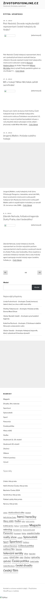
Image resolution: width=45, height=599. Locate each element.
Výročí (5, 462)
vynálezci (5, 557)
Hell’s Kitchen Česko (9, 517)
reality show (10, 537)
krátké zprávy (8, 526)
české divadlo (24, 565)
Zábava (6, 453)
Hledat (6, 282)
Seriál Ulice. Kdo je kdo (12, 495)
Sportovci (7, 408)
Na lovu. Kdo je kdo (10, 504)
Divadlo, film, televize (11, 404)
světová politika (26, 545)
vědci (21, 557)
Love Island (24, 526)
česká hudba (34, 561)
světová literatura (10, 546)
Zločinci (6, 449)
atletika (5, 512)
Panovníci (7, 422)
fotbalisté (28, 512)
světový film (9, 549)
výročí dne (14, 557)
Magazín (6, 399)
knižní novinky (30, 521)
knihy (23, 521)
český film (10, 570)
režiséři (19, 537)
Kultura (16, 526)
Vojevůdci (32, 554)
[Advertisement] (22, 165)
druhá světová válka (16, 512)
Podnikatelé (17, 533)
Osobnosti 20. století (11, 444)
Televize (19, 549)
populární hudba (33, 533)
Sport (5, 417)
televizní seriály (13, 553)
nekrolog (7, 529)
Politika (24, 533)
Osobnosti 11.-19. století (12, 440)
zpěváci (7, 561)
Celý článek (20, 71)
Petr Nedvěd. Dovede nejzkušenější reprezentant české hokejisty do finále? (21, 26)
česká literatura (9, 566)
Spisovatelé (7, 413)
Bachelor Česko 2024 (11, 490)
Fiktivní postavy (9, 458)
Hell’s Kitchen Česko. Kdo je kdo (15, 486)
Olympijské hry (17, 530)
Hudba (5, 435)
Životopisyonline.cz (20, 3)
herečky (30, 517)
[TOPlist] (3, 598)
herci (20, 517)
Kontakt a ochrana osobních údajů (15, 588)
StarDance (26, 542)
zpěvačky (35, 557)
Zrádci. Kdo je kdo (10, 481)
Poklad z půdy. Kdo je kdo (12, 499)
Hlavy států (7, 431)
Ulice (26, 554)
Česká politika (8, 426)
